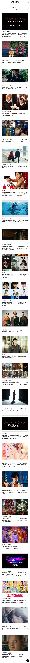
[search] (28, 1)
